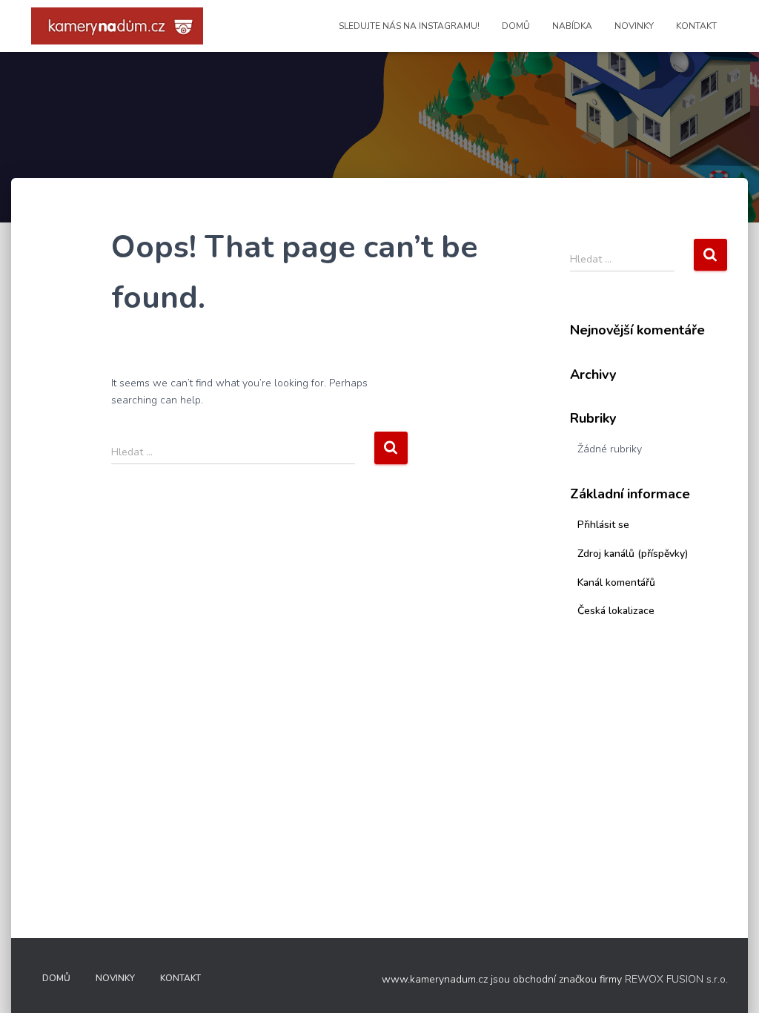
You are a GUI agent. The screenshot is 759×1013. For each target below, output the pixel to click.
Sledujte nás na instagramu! (409, 26)
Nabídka (572, 26)
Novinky (634, 26)
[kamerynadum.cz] (117, 25)
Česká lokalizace (615, 611)
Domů (516, 26)
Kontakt (696, 26)
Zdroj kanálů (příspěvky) (632, 554)
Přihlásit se (603, 525)
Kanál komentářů (616, 582)
